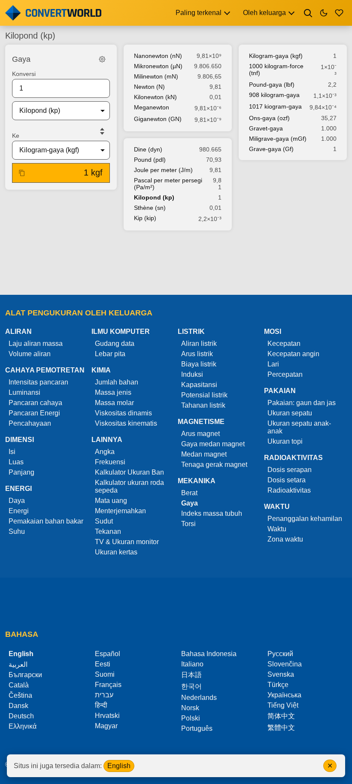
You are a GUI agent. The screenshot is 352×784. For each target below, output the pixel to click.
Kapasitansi (199, 384)
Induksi (192, 374)
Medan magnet (204, 454)
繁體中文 (281, 727)
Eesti (102, 664)
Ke (15, 135)
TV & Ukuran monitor (127, 541)
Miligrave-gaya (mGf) (277, 138)
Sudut (104, 521)
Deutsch (21, 716)
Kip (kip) (145, 218)
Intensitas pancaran (38, 382)
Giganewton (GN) (158, 118)
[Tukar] (102, 131)
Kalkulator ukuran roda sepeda (129, 486)
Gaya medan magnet (213, 444)
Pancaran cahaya (35, 402)
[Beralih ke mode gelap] (323, 13)
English (118, 765)
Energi (19, 511)
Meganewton (151, 107)
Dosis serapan (289, 469)
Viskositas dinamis (123, 413)
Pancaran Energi (34, 413)
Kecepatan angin (293, 353)
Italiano (192, 664)
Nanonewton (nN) (158, 55)
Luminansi (24, 392)
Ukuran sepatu (289, 413)
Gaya (189, 503)
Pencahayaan (30, 423)
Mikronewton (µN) (158, 66)
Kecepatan (283, 343)
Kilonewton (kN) (155, 97)
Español (107, 653)
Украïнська (284, 695)
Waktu (276, 529)
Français (108, 684)
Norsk (190, 707)
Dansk (18, 705)
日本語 (191, 674)
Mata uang (111, 500)
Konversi (24, 73)
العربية (18, 664)
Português (196, 728)
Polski (190, 718)
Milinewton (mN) (156, 76)
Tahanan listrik (203, 405)
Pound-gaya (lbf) (271, 84)
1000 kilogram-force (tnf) (276, 69)
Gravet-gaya (266, 128)
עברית (104, 695)
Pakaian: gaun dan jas (301, 402)
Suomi (105, 674)
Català (19, 685)
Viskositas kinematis (126, 423)
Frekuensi (110, 462)
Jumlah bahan (116, 382)
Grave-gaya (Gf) (271, 148)
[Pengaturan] (102, 59)
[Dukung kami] (339, 13)
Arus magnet (200, 433)
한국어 (191, 686)
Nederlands (199, 697)
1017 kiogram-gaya (275, 106)
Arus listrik (197, 353)
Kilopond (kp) (154, 197)
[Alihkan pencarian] (308, 13)
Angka (105, 451)
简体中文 (281, 716)
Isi (12, 451)
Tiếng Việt (282, 705)
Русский (280, 653)
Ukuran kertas (116, 552)
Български (25, 674)
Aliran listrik (199, 343)
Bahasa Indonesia (209, 653)
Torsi (188, 523)
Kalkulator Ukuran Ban (129, 472)
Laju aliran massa (36, 343)
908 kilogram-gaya (274, 94)
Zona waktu (285, 539)
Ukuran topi (285, 441)
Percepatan (285, 374)
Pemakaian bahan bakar (46, 521)
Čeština (20, 695)
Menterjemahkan (120, 511)
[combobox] (54, 110)
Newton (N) (149, 86)
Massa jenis (113, 392)
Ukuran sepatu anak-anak (299, 427)
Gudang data (114, 343)
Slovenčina (284, 664)
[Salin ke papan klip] (22, 173)
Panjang (21, 472)
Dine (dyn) (148, 149)
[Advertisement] (176, 263)
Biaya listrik (198, 364)
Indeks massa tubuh (211, 513)
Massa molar (114, 402)
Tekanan (108, 531)
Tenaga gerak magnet (214, 464)
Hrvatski (107, 715)
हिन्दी (101, 705)
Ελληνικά (22, 726)
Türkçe (277, 684)
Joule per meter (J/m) (163, 169)
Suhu (17, 531)
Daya (17, 500)
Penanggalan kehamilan (304, 518)
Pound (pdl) (150, 159)
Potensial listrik (204, 395)
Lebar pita (110, 353)
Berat (189, 492)
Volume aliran (30, 353)
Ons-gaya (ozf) (269, 118)
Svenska (280, 674)
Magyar (106, 726)
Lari (273, 364)
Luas (16, 462)
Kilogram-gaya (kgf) (276, 55)
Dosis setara (286, 480)
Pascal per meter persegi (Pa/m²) (168, 184)
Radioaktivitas (289, 490)
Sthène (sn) (150, 207)
